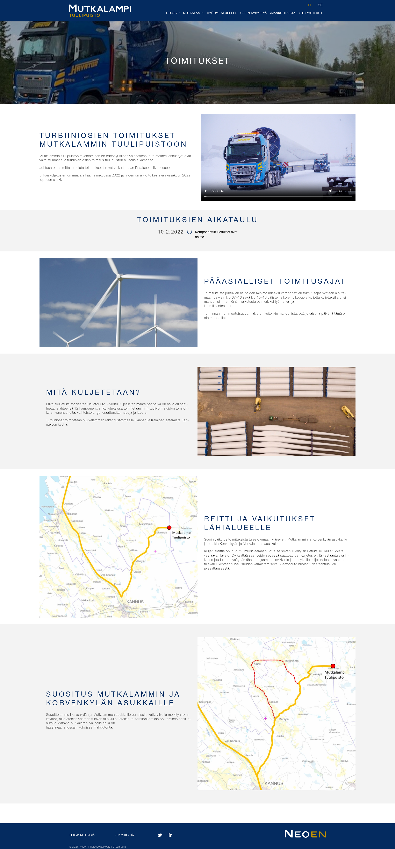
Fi (309, 5)
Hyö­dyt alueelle (222, 13)
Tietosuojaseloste (100, 847)
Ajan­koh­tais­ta (282, 13)
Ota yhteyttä (124, 835)
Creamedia (119, 847)
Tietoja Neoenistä (81, 835)
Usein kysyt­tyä (253, 13)
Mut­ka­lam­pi (193, 13)
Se (320, 5)
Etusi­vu (173, 13)
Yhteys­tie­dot (311, 13)
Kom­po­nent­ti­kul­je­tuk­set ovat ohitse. (216, 235)
